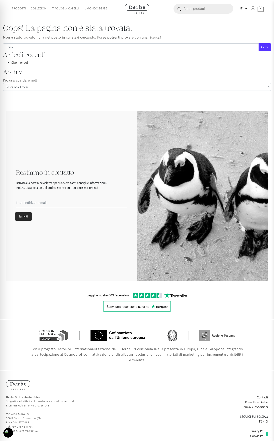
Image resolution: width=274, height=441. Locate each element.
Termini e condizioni (255, 407)
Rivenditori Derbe (256, 402)
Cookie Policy (259, 436)
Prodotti (19, 8)
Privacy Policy (259, 431)
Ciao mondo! (19, 62)
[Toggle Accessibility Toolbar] (8, 433)
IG (266, 421)
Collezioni (39, 8)
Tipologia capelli (65, 8)
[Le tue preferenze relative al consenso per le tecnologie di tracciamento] (267, 434)
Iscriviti (23, 216)
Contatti (262, 397)
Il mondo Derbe (95, 8)
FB (260, 421)
